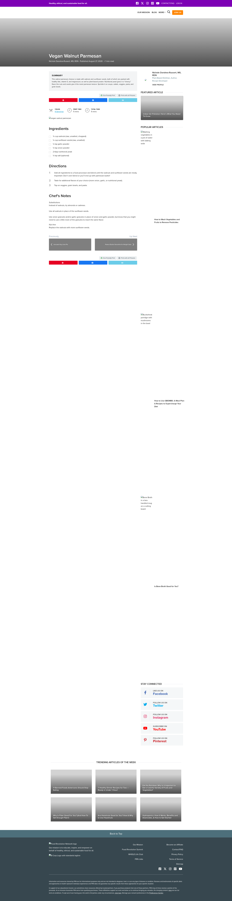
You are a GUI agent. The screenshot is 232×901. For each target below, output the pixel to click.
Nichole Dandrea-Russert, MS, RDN (63, 61)
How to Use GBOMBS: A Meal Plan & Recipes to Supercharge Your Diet (169, 404)
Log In (179, 3)
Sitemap (179, 864)
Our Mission (143, 12)
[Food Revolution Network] (63, 843)
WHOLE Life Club (135, 854)
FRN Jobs (139, 859)
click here (118, 893)
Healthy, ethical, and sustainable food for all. (68, 3)
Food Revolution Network (60, 12)
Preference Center (156, 893)
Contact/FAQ (167, 3)
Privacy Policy (177, 854)
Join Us (177, 12)
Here (170, 890)
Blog (154, 12)
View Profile (158, 85)
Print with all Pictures (128, 95)
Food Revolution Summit (132, 849)
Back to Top (116, 833)
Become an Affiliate (175, 845)
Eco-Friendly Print (109, 95)
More (161, 12)
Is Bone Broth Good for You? (166, 586)
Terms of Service (176, 859)
